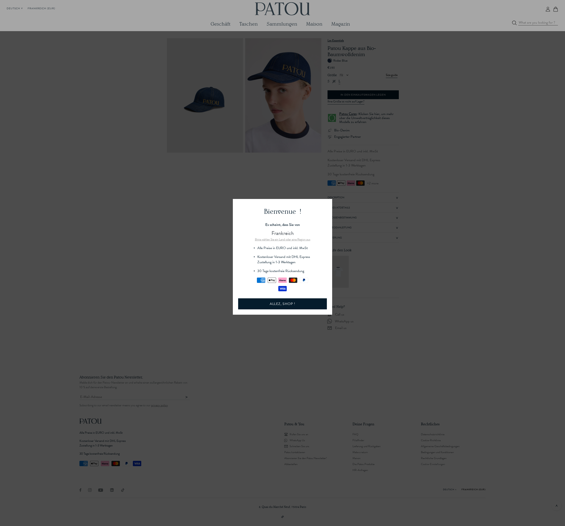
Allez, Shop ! (282, 304)
